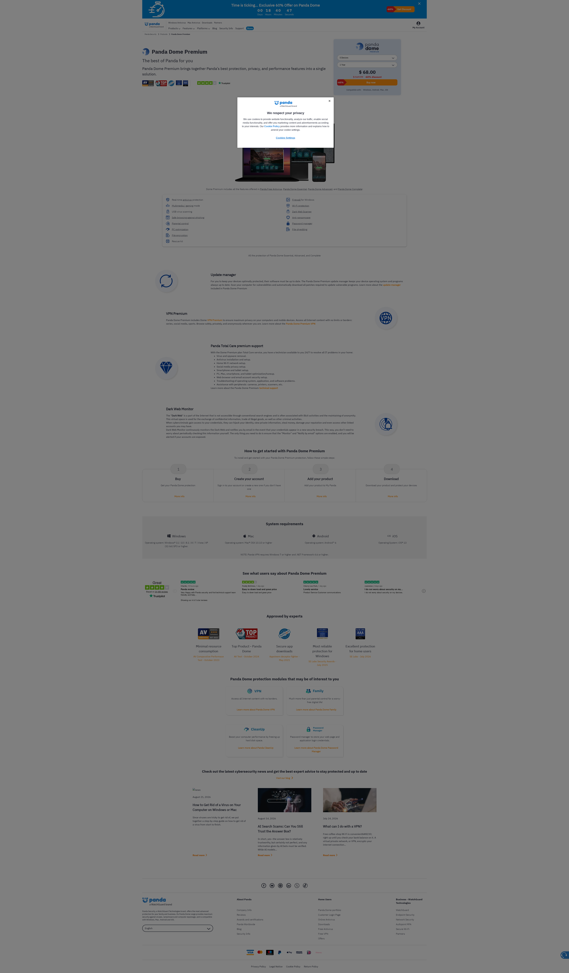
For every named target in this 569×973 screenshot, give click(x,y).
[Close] (329, 101)
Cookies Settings (285, 138)
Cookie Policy (272, 126)
